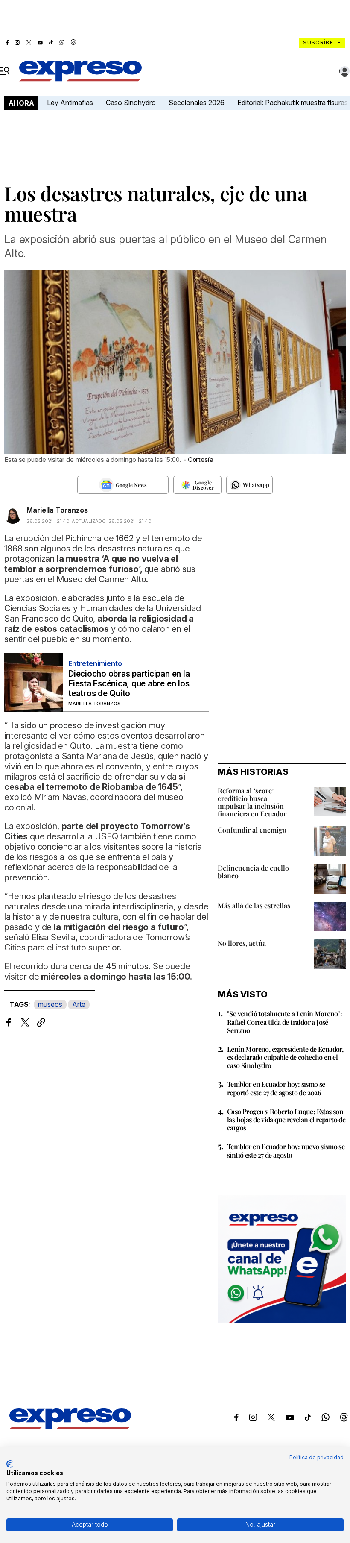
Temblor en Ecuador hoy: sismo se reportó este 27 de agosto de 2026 (276, 1088)
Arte (78, 1004)
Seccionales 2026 (197, 102)
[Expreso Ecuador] (70, 1426)
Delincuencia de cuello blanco (253, 871)
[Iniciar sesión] (345, 71)
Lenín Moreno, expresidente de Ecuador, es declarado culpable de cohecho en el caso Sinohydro (285, 1057)
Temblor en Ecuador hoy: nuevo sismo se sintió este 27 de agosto (285, 1150)
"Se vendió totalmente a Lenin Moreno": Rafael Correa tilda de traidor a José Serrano (284, 1021)
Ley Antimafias (70, 102)
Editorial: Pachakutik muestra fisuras (293, 102)
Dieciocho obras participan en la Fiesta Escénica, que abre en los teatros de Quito (129, 683)
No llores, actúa (242, 943)
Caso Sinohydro (131, 102)
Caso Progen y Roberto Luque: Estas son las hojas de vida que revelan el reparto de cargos (286, 1119)
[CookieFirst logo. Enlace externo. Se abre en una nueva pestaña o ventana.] (9, 1464)
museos (50, 1004)
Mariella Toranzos (57, 510)
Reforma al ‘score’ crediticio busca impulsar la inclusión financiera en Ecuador (252, 802)
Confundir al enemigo (252, 829)
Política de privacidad (316, 1457)
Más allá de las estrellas (254, 905)
